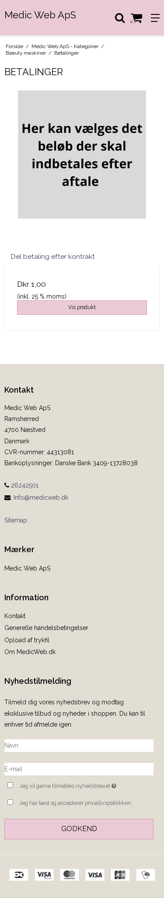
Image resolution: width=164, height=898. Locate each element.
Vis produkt (82, 307)
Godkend (79, 829)
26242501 (23, 485)
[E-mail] (79, 769)
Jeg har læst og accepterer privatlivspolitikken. (76, 803)
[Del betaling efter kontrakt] (82, 168)
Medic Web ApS (40, 15)
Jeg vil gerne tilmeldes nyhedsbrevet (75, 784)
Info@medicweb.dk (41, 497)
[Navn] (79, 745)
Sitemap (15, 520)
